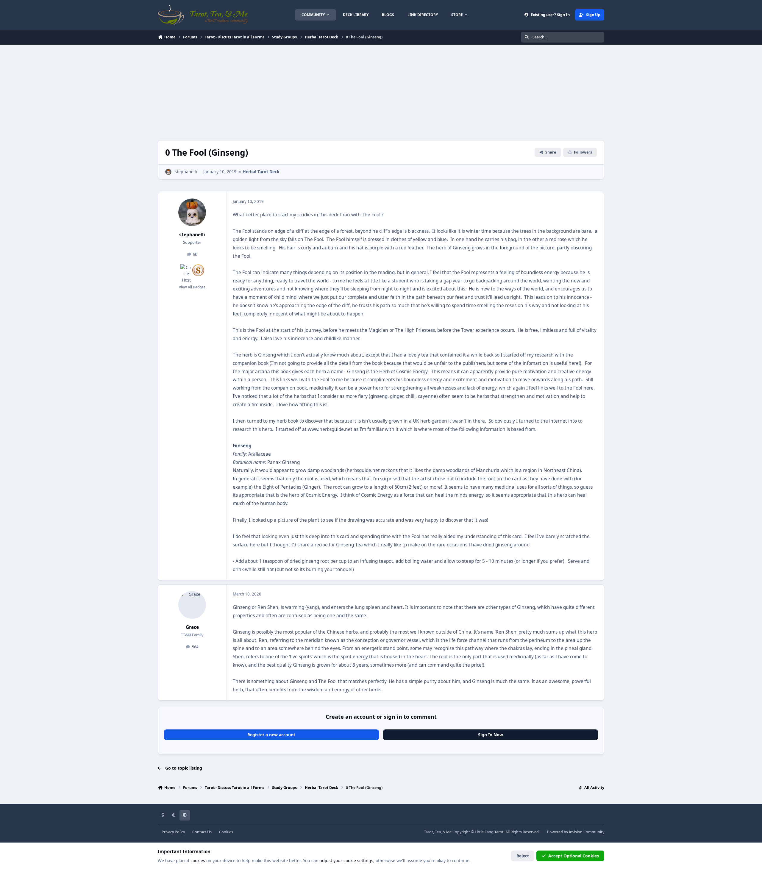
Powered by (575, 831)
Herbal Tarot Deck (261, 171)
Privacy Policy (173, 831)
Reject (522, 856)
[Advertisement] (381, 89)
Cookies (226, 831)
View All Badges (192, 287)
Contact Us (202, 831)
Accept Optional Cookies (573, 856)
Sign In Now (490, 734)
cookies (197, 860)
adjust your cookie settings (346, 860)
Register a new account (271, 734)
